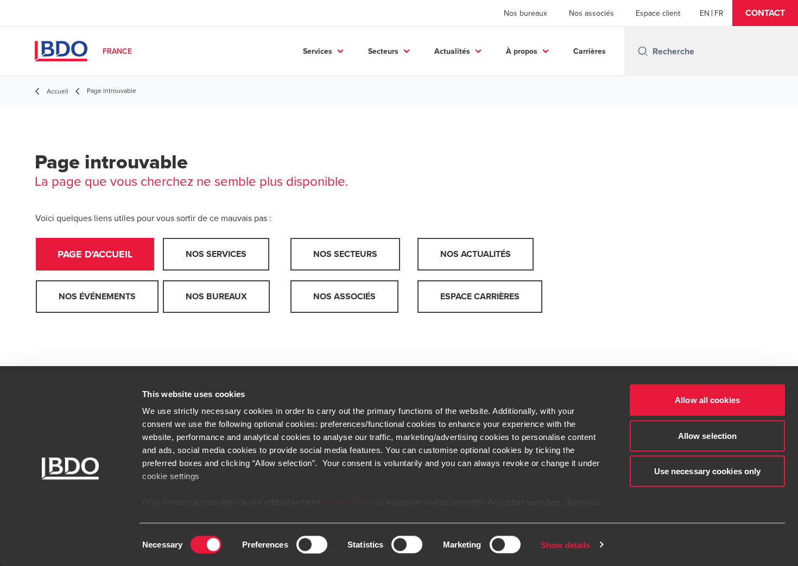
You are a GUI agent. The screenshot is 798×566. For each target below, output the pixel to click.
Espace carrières (480, 296)
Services (317, 51)
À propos (521, 51)
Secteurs (383, 51)
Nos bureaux (525, 13)
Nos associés (591, 13)
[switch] (311, 544)
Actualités (452, 51)
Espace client (658, 13)
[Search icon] (642, 51)
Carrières (589, 51)
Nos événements (97, 296)
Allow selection (707, 435)
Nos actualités (475, 254)
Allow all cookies (707, 400)
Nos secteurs (345, 254)
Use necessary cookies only (707, 471)
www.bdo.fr (348, 502)
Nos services (216, 254)
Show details (565, 544)
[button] (765, 13)
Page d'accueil (95, 254)
